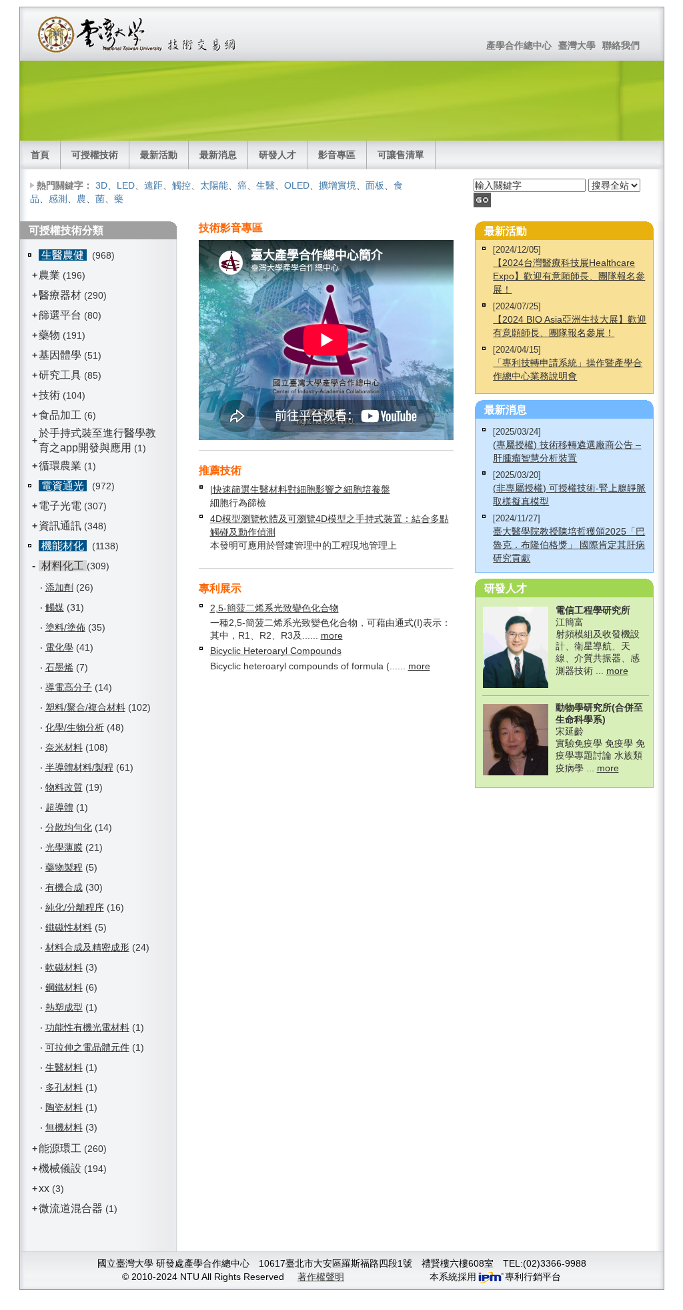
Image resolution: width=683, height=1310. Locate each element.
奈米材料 (64, 747)
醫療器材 (61, 295)
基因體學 (60, 355)
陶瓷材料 (64, 1107)
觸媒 (54, 607)
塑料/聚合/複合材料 (85, 707)
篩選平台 (60, 315)
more (332, 635)
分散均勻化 (68, 827)
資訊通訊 (60, 525)
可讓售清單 (401, 154)
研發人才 (277, 154)
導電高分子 (68, 687)
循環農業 (60, 465)
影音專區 (337, 154)
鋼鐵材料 (64, 987)
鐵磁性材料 (68, 927)
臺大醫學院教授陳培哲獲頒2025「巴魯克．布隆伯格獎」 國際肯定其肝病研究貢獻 (569, 544)
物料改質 (64, 787)
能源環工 (60, 1148)
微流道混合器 (71, 1208)
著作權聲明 (320, 1276)
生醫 (265, 185)
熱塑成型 (64, 1007)
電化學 (59, 647)
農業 (49, 275)
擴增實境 (337, 185)
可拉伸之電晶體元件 (87, 1047)
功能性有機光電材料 (87, 1027)
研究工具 (60, 375)
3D (101, 185)
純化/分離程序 (74, 907)
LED (126, 185)
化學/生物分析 (74, 727)
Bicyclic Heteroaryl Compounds (276, 650)
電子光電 (60, 505)
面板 (375, 185)
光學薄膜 (64, 847)
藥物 (49, 335)
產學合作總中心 (519, 45)
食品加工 (60, 415)
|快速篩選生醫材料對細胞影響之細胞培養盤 (300, 489)
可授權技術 (94, 154)
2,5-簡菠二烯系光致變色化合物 (274, 608)
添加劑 (59, 587)
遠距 (153, 185)
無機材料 (64, 1127)
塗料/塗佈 (65, 627)
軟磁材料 (64, 967)
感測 (58, 198)
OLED (296, 185)
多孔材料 (64, 1087)
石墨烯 (59, 667)
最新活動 (158, 154)
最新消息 (218, 154)
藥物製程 (64, 867)
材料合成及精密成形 (87, 947)
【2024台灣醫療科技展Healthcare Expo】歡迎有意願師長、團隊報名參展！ (569, 276)
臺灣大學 (577, 45)
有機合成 (64, 887)
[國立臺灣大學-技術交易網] (137, 34)
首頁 (40, 154)
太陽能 (214, 185)
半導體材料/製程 (79, 767)
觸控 (181, 185)
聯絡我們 (621, 45)
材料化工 (63, 565)
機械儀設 (60, 1168)
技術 (49, 395)
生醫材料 (64, 1067)
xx (44, 1188)
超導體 (59, 807)
